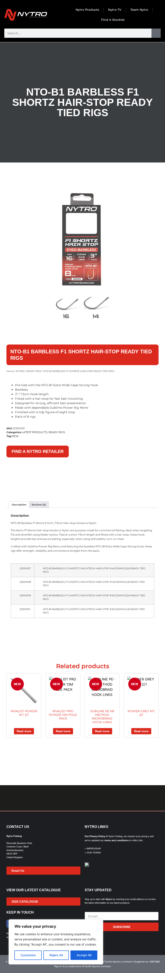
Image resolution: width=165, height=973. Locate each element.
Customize (28, 955)
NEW (15, 436)
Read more (24, 731)
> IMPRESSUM (93, 848)
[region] (56, 941)
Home (10, 371)
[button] (5, 798)
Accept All (84, 955)
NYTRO (20, 371)
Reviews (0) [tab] (39, 504)
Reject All (56, 955)
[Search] (156, 33)
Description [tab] (19, 504)
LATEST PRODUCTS (34, 432)
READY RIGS (34, 371)
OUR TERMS (94, 852)
